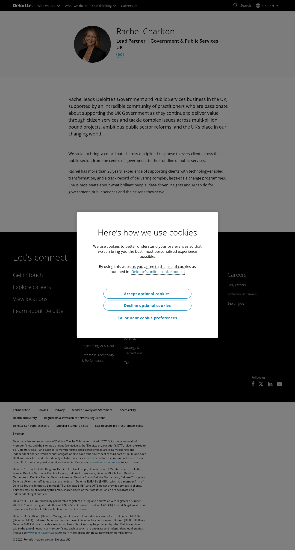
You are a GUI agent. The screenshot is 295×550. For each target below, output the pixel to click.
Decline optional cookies (147, 305)
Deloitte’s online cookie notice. (157, 271)
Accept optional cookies (147, 293)
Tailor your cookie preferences (147, 318)
